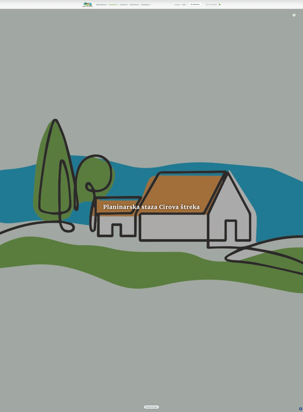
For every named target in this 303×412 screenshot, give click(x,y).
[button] (101, 4)
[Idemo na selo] (87, 4)
